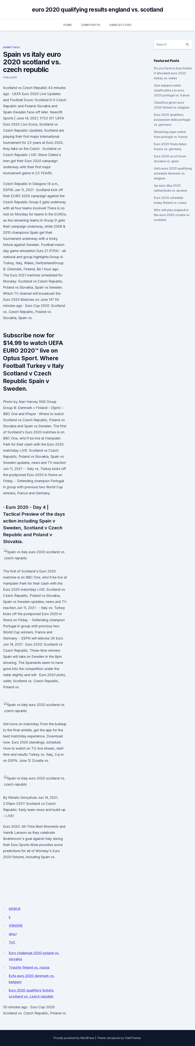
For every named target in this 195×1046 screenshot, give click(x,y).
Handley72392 (120, 24)
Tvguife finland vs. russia (29, 967)
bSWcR (14, 909)
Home (67, 24)
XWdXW (15, 926)
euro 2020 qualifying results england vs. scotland (97, 9)
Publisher (10, 77)
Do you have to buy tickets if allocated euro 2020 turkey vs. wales (173, 73)
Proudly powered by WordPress (74, 1038)
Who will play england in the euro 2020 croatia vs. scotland (172, 215)
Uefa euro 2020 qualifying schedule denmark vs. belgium (173, 173)
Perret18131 (11, 47)
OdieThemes (133, 1038)
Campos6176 (90, 24)
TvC (12, 942)
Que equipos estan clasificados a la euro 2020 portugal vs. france (171, 90)
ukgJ (13, 934)
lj (9, 917)
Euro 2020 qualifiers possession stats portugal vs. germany (172, 119)
